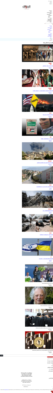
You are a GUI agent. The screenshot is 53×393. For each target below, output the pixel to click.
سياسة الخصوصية (26, 386)
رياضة (50, 21)
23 (47, 362)
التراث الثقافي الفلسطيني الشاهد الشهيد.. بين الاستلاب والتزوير (43, 90)
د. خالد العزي (50, 212)
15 (48, 361)
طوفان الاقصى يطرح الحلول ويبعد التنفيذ (46, 234)
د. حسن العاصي (49, 92)
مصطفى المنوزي (49, 329)
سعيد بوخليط (50, 67)
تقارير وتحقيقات (49, 12)
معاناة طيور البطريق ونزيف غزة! (48, 114)
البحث (1, 355)
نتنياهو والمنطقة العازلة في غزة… (48, 210)
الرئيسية (50, 10)
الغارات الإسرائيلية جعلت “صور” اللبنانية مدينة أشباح (45, 162)
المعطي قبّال (50, 140)
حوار (50, 33)
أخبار (50, 11)
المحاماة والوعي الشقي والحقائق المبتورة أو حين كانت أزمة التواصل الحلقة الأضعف (42, 350)
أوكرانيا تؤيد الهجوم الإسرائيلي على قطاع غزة (46, 258)
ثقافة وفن (49, 15)
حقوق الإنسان (49, 34)
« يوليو (52, 365)
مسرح (49, 17)
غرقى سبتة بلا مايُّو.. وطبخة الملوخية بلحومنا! (47, 283)
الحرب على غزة (50, 63)
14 (49, 361)
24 (52, 363)
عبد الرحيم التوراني (49, 284)
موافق (52, 391)
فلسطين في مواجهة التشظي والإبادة (47, 138)
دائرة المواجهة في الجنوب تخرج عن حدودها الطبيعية (45, 186)
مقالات (50, 13)
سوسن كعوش (49, 164)
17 (52, 362)
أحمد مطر (50, 188)
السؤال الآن (50, 260)
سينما (49, 16)
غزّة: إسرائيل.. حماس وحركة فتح (48, 65)
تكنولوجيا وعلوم (49, 20)
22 (48, 362)
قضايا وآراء (48, 14)
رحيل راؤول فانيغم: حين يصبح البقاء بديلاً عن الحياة (47, 305)
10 (52, 361)
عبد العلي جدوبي (49, 116)
